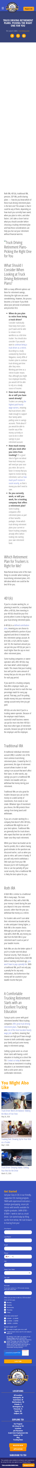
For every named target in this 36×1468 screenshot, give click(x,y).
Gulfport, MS (18, 1413)
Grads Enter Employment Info (18, 1433)
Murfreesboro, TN (18, 1402)
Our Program (18, 1424)
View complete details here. (10, 1465)
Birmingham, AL (18, 1406)
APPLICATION (18, 1449)
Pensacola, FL (18, 1409)
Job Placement (18, 1430)
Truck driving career (24, 31)
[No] (34, 1463)
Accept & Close (29, 1465)
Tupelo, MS (18, 1411)
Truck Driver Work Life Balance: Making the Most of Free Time (16, 1112)
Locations (18, 1428)
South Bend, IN (18, 1400)
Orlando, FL (18, 1404)
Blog (18, 1437)
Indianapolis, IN (18, 1397)
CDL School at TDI (18, 1426)
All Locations (18, 1395)
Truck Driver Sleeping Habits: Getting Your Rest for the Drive (15, 1169)
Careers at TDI (18, 1435)
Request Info (28, 9)
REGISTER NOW (18, 1445)
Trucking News (18, 1440)
